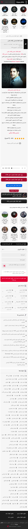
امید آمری (14, 385)
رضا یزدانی (4, 500)
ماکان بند (22, 451)
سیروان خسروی (21, 461)
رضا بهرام (14, 503)
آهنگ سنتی (8, 290)
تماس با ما (11, 517)
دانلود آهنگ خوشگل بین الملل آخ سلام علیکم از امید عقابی (14, 346)
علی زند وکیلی (13, 494)
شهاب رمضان (22, 454)
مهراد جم (6, 425)
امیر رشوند (6, 389)
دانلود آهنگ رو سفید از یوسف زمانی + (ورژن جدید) (15, 326)
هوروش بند (5, 421)
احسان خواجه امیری (10, 379)
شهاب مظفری (5, 451)
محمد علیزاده (13, 441)
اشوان (7, 382)
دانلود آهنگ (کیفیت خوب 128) (13, 175)
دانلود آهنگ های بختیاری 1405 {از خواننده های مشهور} (14, 358)
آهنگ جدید (15, 44)
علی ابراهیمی (22, 500)
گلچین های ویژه (21, 307)
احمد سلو (23, 382)
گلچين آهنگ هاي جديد (6, 244)
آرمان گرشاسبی (21, 379)
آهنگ (22, 54)
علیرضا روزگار (11, 490)
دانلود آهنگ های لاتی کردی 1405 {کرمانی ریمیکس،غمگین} (15, 364)
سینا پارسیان (12, 467)
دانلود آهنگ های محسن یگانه (14, 201)
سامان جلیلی (13, 474)
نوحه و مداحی (8, 307)
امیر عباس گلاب (5, 392)
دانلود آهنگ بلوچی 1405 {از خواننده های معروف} (13, 331)
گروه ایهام (9, 395)
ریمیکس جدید (8, 302)
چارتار (7, 415)
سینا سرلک (11, 464)
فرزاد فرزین (13, 480)
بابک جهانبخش (21, 399)
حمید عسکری (22, 412)
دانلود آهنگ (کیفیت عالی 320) (13, 180)
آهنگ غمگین (8, 296)
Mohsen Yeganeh (16, 61)
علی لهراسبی (12, 484)
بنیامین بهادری (21, 402)
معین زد (23, 438)
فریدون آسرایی (6, 477)
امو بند (23, 395)
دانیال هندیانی (15, 418)
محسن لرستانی (12, 444)
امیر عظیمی (14, 392)
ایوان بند (16, 395)
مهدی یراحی (22, 428)
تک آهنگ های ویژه (20, 302)
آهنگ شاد (10, 44)
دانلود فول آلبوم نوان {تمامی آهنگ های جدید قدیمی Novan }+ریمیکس (14, 341)
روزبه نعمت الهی (5, 503)
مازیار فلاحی (14, 451)
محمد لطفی (22, 441)
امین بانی (23, 389)
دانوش (23, 418)
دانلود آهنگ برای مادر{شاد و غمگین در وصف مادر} (13, 350)
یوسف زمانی (22, 421)
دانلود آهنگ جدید (21, 514)
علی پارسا (14, 497)
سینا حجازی (12, 461)
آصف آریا (15, 376)
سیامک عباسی (13, 458)
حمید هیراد (22, 415)
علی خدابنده (22, 497)
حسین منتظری (21, 408)
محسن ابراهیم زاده (10, 448)
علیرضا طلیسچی (21, 490)
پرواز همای (22, 405)
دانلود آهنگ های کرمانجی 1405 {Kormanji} (15, 354)
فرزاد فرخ (6, 480)
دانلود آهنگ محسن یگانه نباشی (15, 41)
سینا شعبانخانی (21, 464)
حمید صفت (14, 415)
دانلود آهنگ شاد (10, 514)
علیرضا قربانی (22, 487)
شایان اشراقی (12, 454)
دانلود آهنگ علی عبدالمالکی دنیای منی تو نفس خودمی (14, 321)
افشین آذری (22, 385)
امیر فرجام (22, 392)
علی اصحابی (5, 497)
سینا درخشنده (21, 467)
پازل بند (13, 402)
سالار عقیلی (22, 474)
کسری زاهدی (15, 477)
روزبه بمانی (22, 507)
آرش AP (8, 376)
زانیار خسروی (13, 500)
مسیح (3, 435)
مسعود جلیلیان (21, 435)
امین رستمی (14, 389)
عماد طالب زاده (21, 484)
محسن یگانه (12, 51)
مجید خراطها (5, 438)
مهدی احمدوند (21, 431)
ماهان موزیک (20, 2)
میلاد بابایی (13, 425)
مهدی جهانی (13, 428)
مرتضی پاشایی (14, 438)
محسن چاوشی (21, 448)
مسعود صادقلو (11, 435)
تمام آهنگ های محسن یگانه (14, 185)
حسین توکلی (14, 405)
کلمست (23, 477)
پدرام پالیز (6, 402)
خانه (21, 36)
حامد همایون (12, 408)
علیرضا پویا (13, 487)
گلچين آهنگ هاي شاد (20, 244)
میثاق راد (13, 431)
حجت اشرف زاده (11, 412)
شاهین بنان (22, 458)
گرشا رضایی (4, 474)
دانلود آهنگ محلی (21, 517)
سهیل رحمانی (11, 471)
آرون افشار (22, 376)
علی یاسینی (22, 494)
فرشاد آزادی (22, 480)
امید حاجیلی (6, 385)
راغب (7, 418)
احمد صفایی (14, 382)
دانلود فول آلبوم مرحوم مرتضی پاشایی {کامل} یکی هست (13, 335)
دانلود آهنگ (18, 51)
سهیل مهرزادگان (21, 471)
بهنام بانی (12, 399)
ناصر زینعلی (22, 425)
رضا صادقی (22, 503)
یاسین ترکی (13, 421)
